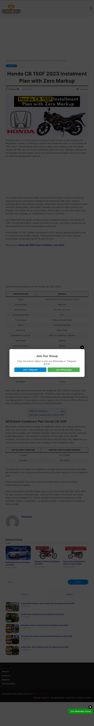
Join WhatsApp (64, 369)
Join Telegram (30, 369)
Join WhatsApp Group (80, 711)
